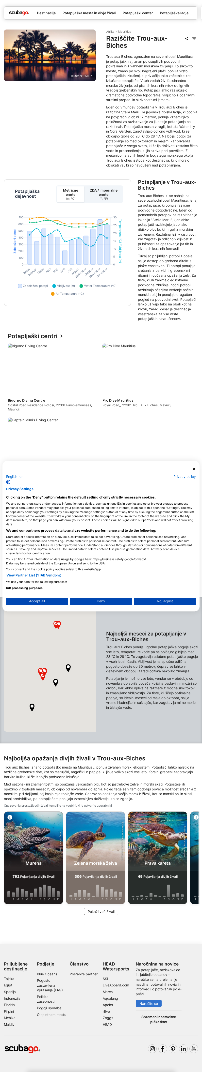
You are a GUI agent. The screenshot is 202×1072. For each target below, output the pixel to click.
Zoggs (108, 1018)
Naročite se (148, 1003)
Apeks (108, 1005)
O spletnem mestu (51, 1014)
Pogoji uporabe (49, 1008)
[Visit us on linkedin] (183, 1048)
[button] (68, 668)
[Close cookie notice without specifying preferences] (194, 469)
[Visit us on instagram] (152, 1048)
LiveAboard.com (116, 985)
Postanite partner (84, 974)
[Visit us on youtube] (193, 1048)
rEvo (106, 1011)
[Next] (190, 416)
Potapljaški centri (32, 336)
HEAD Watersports (116, 966)
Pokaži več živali (101, 911)
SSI (105, 979)
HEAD (107, 1024)
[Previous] (12, 416)
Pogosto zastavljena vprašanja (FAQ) (50, 985)
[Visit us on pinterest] (173, 1048)
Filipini (9, 1011)
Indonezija (12, 998)
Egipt (8, 985)
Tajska (9, 979)
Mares (108, 992)
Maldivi (9, 1024)
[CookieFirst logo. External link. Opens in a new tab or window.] (8, 482)
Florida (9, 1005)
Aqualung (110, 998)
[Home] (19, 12)
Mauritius (124, 31)
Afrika (110, 31)
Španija (10, 992)
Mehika (10, 1018)
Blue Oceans (47, 974)
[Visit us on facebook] (162, 1048)
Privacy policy (184, 477)
